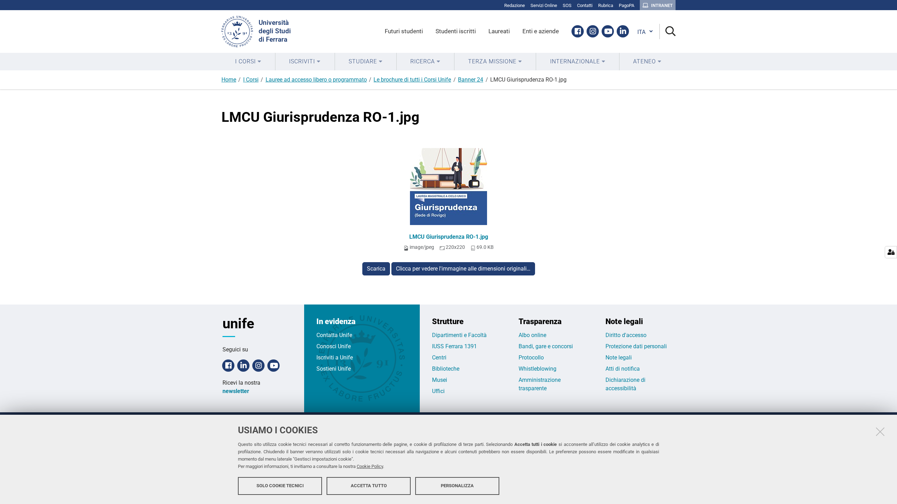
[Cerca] (668, 32)
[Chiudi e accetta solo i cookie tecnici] (880, 431)
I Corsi (251, 79)
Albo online (532, 335)
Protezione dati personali (636, 346)
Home (228, 79)
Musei (439, 380)
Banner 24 (470, 79)
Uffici (438, 391)
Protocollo (531, 357)
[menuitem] (248, 61)
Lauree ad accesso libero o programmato (316, 79)
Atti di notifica (622, 368)
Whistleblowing (537, 368)
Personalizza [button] (457, 485)
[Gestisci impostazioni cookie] (891, 252)
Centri (439, 357)
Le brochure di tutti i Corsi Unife (412, 79)
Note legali (618, 357)
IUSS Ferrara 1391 (454, 346)
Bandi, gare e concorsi (546, 346)
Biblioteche (445, 368)
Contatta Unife (334, 335)
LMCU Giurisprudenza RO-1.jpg (448, 236)
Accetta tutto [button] (369, 485)
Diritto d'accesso (625, 335)
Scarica (376, 268)
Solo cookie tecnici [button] (280, 485)
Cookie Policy (370, 466)
